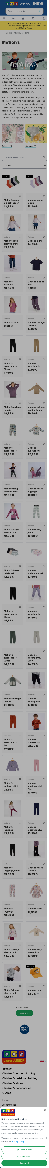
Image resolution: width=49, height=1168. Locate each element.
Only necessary (23, 1156)
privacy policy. (26, 1141)
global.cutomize (23, 1149)
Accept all (23, 1163)
